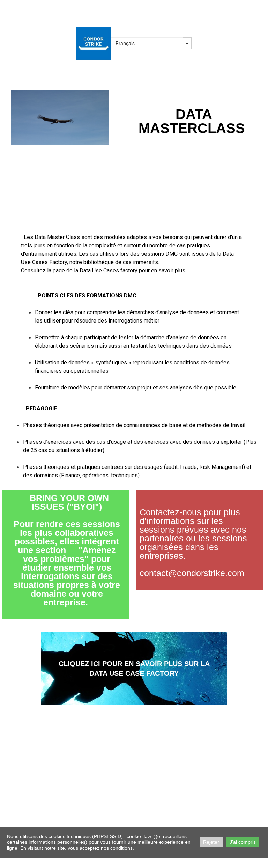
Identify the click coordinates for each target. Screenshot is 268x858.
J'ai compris (243, 842)
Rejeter (211, 842)
